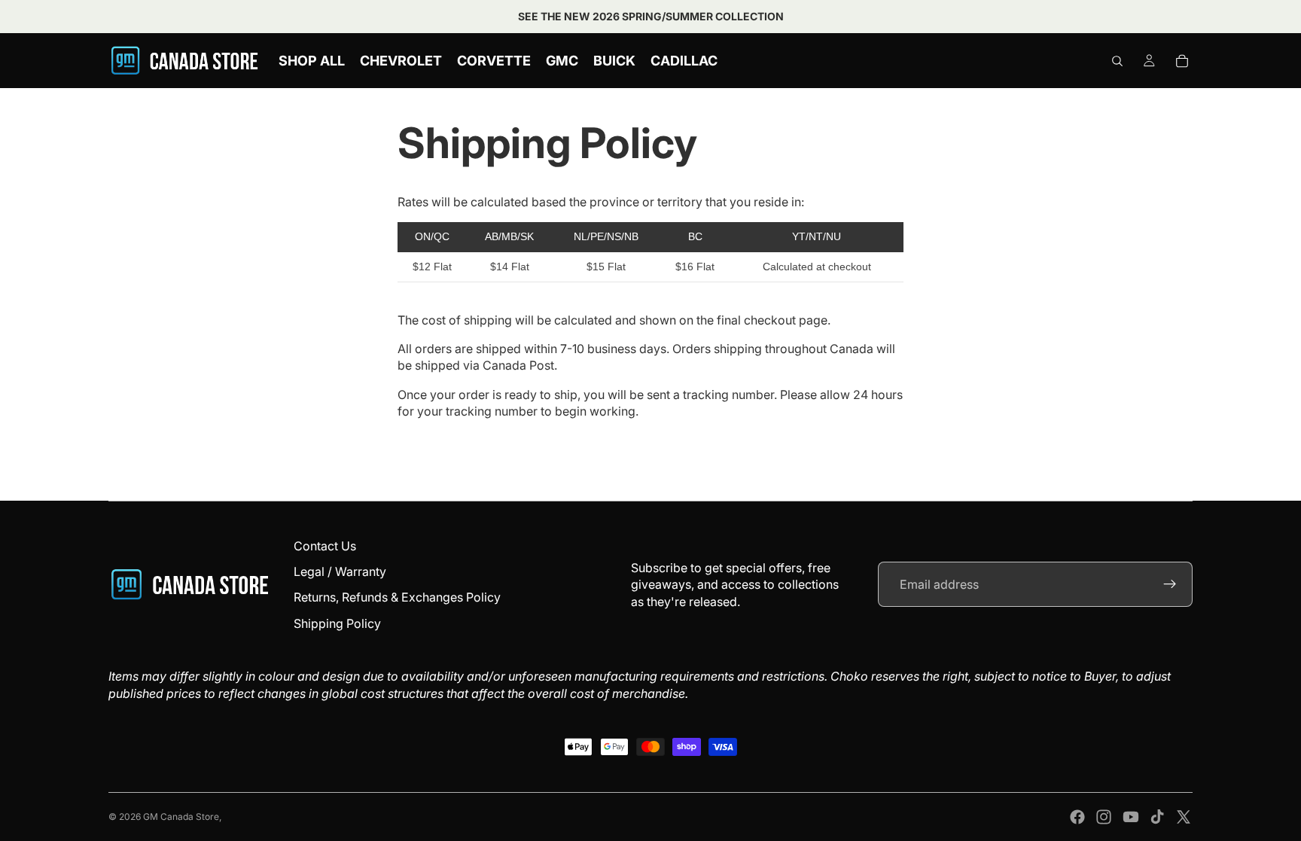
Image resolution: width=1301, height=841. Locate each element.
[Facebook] (1077, 817)
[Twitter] (1184, 817)
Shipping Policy (337, 623)
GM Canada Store (181, 816)
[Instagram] (1104, 817)
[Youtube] (1131, 817)
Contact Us (325, 545)
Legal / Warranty (340, 571)
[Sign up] (1170, 584)
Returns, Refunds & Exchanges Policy (397, 597)
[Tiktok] (1157, 817)
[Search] (1117, 61)
